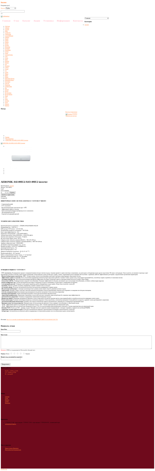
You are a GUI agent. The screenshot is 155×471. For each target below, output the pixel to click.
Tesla (6, 99)
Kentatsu (7, 66)
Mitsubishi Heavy (9, 80)
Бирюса (7, 105)
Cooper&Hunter (9, 36)
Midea (6, 77)
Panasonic (7, 85)
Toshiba (7, 101)
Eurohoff (7, 48)
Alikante (7, 28)
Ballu (6, 31)
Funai (6, 53)
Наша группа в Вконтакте (12, 448)
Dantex (7, 42)
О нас (6, 398)
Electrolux (7, 47)
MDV (6, 75)
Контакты (7, 403)
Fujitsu (7, 51)
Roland (7, 89)
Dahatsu (7, 37)
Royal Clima (8, 93)
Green (6, 58)
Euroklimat (8, 50)
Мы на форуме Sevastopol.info (13, 450)
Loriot (6, 72)
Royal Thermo (8, 94)
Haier (6, 59)
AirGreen (7, 26)
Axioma (7, 29)
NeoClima (7, 82)
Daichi (6, 39)
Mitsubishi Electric (9, 78)
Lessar (6, 69)
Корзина (3, 2)
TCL (6, 97)
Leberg (7, 67)
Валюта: (3, 8)
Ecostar (7, 45)
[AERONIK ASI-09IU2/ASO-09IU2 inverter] (21, 169)
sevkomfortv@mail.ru (10, 424)
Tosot (6, 102)
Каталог (7, 400)
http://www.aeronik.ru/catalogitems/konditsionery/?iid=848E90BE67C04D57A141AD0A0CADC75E (32, 319)
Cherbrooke (8, 34)
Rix (6, 88)
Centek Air (7, 32)
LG (6, 70)
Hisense (7, 61)
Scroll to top (4, 469)
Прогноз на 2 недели (71, 116)
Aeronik (87, 24)
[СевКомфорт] (5, 16)
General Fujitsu (9, 55)
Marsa (6, 74)
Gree (6, 56)
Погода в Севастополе (71, 112)
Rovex (6, 91)
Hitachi (7, 63)
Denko (6, 43)
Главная (7, 137)
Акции (7, 401)
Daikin (6, 40)
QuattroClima (8, 86)
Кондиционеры (9, 138)
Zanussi (7, 104)
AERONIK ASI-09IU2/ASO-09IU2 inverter (17, 140)
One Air (7, 83)
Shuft (6, 96)
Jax (6, 64)
